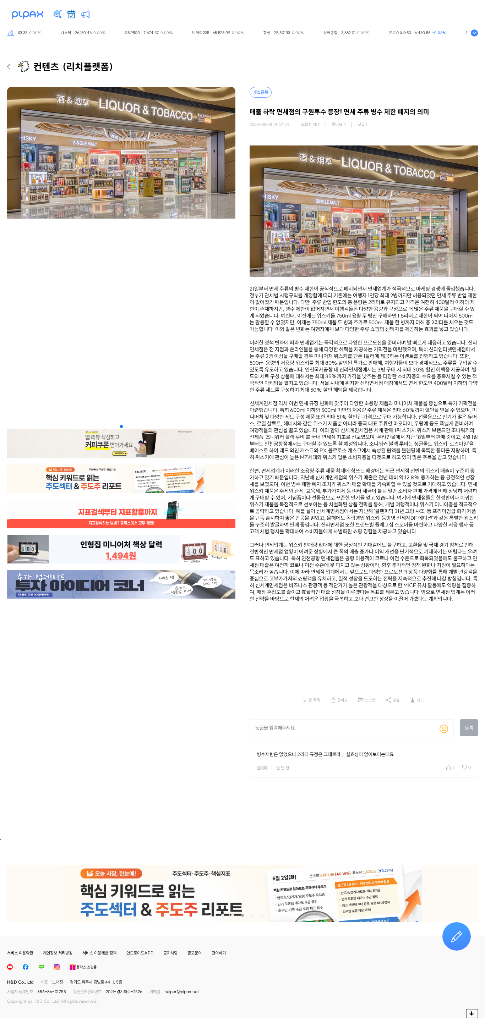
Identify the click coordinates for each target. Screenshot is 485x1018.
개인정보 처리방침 (57, 953)
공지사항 (170, 953)
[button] (121, 426)
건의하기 (219, 953)
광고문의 (194, 953)
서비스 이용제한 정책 (99, 953)
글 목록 (314, 700)
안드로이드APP (139, 953)
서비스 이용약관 (20, 953)
